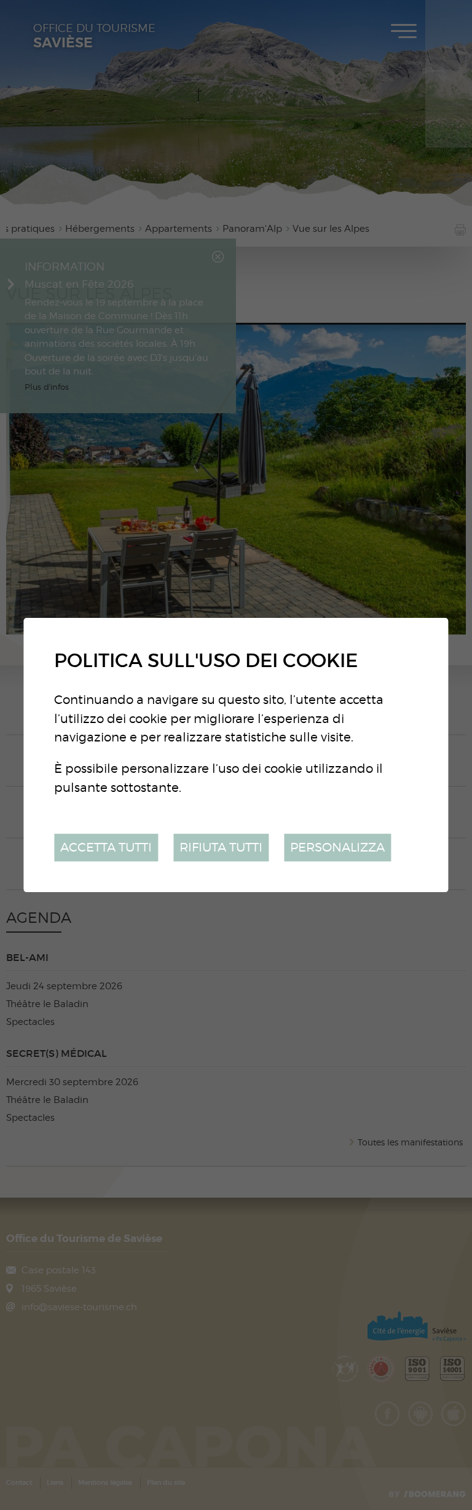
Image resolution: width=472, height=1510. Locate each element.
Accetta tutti (106, 847)
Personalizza (337, 847)
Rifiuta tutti (220, 847)
